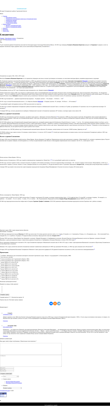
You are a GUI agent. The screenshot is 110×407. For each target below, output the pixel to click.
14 (92, 246)
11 (108, 164)
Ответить (5, 321)
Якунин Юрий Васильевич (13, 381)
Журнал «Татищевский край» (13, 25)
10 (51, 159)
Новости (5, 28)
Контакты (5, 29)
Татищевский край (21, 8)
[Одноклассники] (55, 303)
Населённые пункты (11, 17)
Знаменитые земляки (11, 20)
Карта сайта (6, 31)
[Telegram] (59, 303)
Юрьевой (84, 81)
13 (75, 239)
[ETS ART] (62, 405)
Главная (5, 16)
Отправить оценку (5, 294)
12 (60, 235)
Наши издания (6, 24)
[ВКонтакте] (51, 303)
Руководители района (11, 23)
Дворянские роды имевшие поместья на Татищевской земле (21, 18)
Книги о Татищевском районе (13, 27)
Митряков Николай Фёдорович (14, 383)
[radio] (56, 286)
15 (94, 249)
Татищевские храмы (11, 21)
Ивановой (8, 85)
